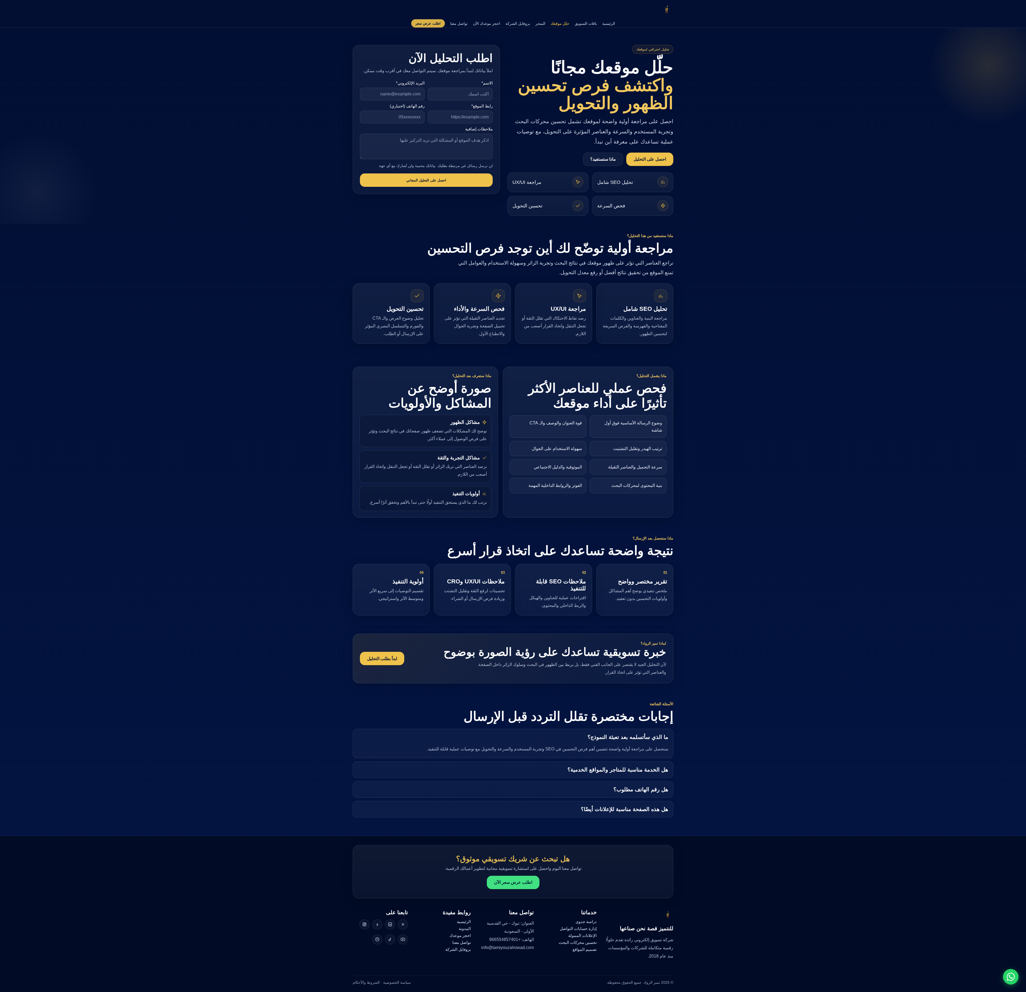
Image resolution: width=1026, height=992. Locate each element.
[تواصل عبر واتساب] (1011, 977)
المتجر (540, 23)
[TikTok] (390, 939)
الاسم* (486, 83)
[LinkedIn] (390, 924)
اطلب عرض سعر (428, 23)
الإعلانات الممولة (582, 935)
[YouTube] (403, 939)
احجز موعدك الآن (486, 23)
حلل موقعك (560, 23)
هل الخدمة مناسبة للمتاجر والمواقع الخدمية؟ (618, 770)
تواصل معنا (459, 23)
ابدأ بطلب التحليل (382, 658)
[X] (403, 924)
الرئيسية (608, 23)
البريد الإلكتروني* (410, 83)
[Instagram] (364, 924)
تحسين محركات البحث (578, 942)
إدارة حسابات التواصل (578, 928)
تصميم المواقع (585, 949)
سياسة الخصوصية (397, 982)
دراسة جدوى (586, 921)
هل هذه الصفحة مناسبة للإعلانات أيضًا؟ (624, 809)
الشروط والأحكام (366, 982)
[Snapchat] (377, 939)
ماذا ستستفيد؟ (603, 159)
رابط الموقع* (481, 106)
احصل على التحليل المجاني (426, 180)
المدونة (465, 928)
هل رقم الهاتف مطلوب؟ (640, 789)
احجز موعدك (460, 935)
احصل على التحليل (650, 159)
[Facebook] (377, 924)
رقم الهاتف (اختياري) (407, 106)
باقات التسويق (586, 23)
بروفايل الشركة (518, 23)
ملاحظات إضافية (479, 129)
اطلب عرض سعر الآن (513, 882)
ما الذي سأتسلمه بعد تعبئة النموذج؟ (628, 737)
